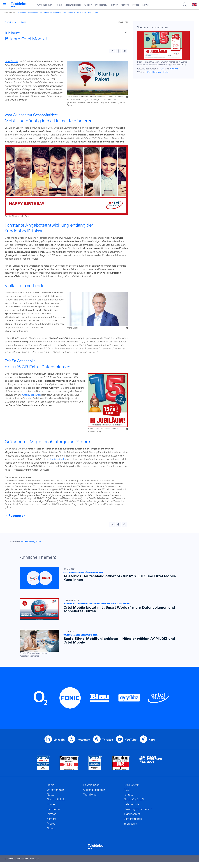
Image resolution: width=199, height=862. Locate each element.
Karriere (125, 4)
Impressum (130, 823)
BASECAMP (131, 785)
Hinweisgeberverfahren (138, 809)
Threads (107, 739)
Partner (114, 4)
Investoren (101, 4)
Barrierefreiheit (133, 818)
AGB (127, 789)
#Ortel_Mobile (35, 541)
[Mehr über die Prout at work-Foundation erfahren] (150, 763)
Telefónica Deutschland (27, 12)
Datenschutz (131, 804)
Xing (152, 739)
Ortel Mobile (11, 61)
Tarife (166, 72)
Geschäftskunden (94, 789)
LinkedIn (59, 739)
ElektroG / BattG (134, 799)
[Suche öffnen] (185, 4)
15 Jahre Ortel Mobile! (88, 12)
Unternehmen (44, 4)
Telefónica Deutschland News (53, 12)
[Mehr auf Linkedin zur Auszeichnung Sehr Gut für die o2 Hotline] (95, 763)
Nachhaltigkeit (73, 4)
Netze (59, 4)
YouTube (131, 739)
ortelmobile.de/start (56, 459)
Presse (135, 4)
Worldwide (90, 794)
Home (50, 785)
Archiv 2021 (73, 12)
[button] (112, 51)
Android (173, 68)
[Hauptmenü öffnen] (4, 4)
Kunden (88, 4)
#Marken (24, 541)
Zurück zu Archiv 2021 (15, 22)
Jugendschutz (132, 814)
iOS (162, 68)
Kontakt (128, 794)
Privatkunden (91, 785)
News (145, 4)
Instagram (83, 739)
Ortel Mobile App (31, 394)
